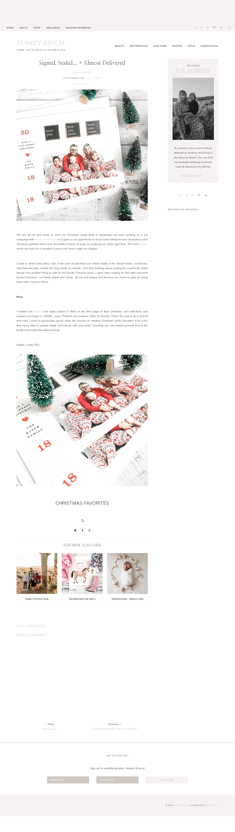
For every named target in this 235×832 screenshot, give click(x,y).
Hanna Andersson (46, 239)
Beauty (119, 45)
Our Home (160, 45)
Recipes (177, 45)
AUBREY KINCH (41, 43)
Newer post (49, 729)
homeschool (209, 45)
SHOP (37, 27)
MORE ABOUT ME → (193, 175)
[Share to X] (75, 530)
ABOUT (23, 27)
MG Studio (212, 805)
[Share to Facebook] (82, 530)
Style (191, 45)
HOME (10, 27)
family (98, 78)
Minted (143, 244)
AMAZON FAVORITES (78, 27)
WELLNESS (53, 27)
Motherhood (139, 45)
